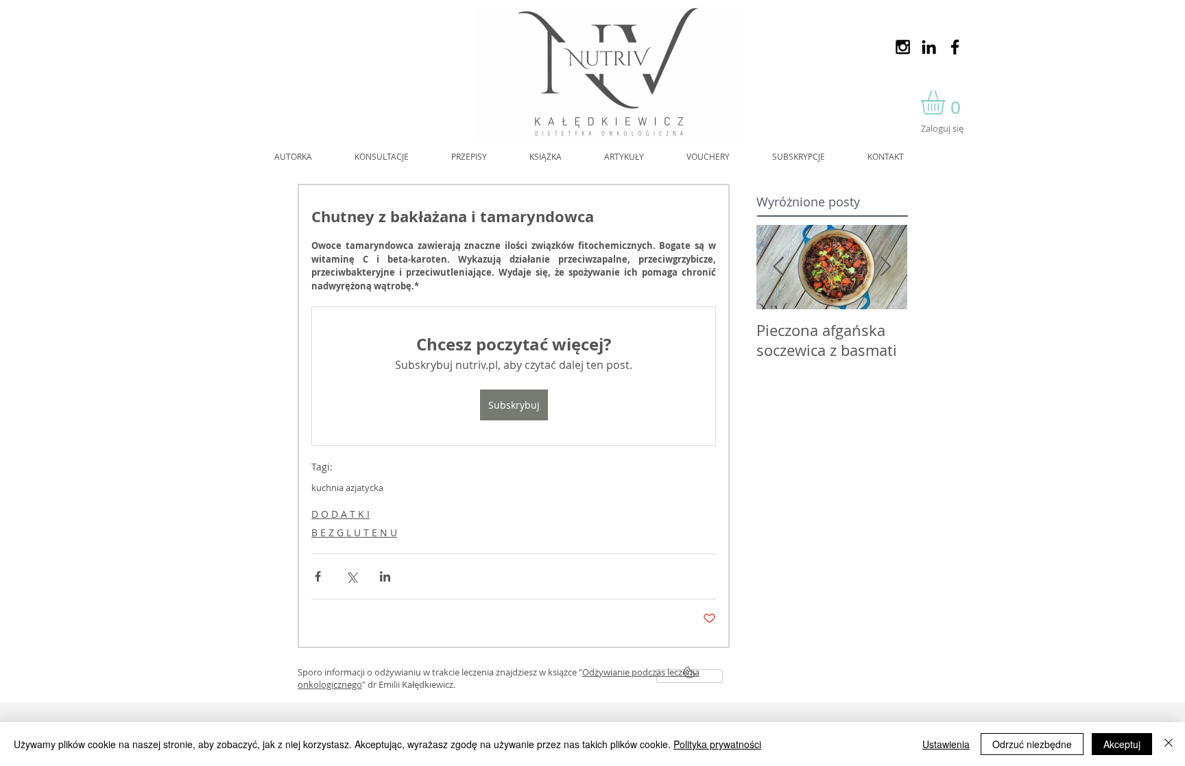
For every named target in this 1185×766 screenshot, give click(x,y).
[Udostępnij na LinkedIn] (385, 576)
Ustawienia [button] (946, 744)
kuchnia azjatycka (347, 487)
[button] (947, 103)
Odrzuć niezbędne (1032, 744)
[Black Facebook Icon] (955, 47)
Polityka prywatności (717, 744)
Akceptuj (1121, 744)
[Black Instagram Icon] (903, 47)
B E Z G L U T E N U (354, 532)
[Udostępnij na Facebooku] (317, 576)
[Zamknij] (1168, 744)
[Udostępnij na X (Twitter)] (351, 576)
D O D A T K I (340, 513)
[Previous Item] (778, 267)
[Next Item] (885, 267)
